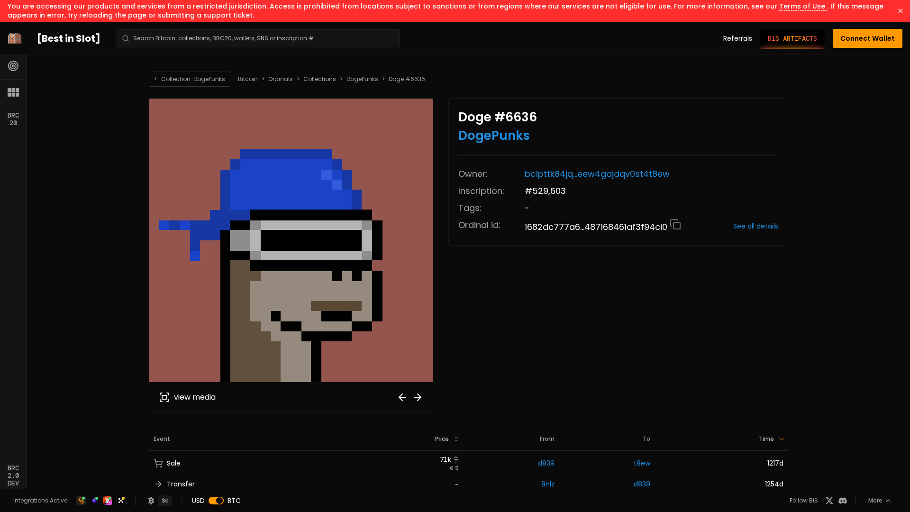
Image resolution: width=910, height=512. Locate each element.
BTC (234, 500)
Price (442, 439)
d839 (546, 463)
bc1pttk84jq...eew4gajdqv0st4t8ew (597, 174)
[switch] (216, 500)
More (875, 500)
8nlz (548, 484)
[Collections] (13, 92)
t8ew (642, 463)
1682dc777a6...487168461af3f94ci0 (597, 227)
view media (195, 397)
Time (766, 439)
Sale (174, 463)
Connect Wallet (867, 38)
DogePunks (362, 79)
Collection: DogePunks (189, 79)
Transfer (181, 484)
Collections (319, 79)
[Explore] (13, 66)
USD (198, 500)
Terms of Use (803, 6)
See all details (755, 226)
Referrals (737, 38)
